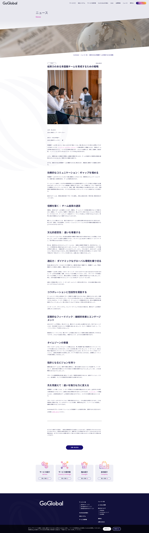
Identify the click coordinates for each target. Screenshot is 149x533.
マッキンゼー (92, 391)
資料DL (132, 3)
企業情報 (118, 3)
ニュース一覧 (101, 501)
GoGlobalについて (104, 512)
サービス (72, 3)
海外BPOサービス (85, 504)
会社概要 (102, 514)
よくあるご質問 (102, 505)
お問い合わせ (141, 3)
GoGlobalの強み (103, 3)
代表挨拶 (102, 510)
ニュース (125, 3)
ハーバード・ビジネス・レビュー (67, 147)
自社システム (81, 3)
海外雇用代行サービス (86, 506)
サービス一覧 (82, 502)
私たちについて (102, 508)
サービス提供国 (91, 3)
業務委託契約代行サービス (87, 508)
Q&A (112, 3)
